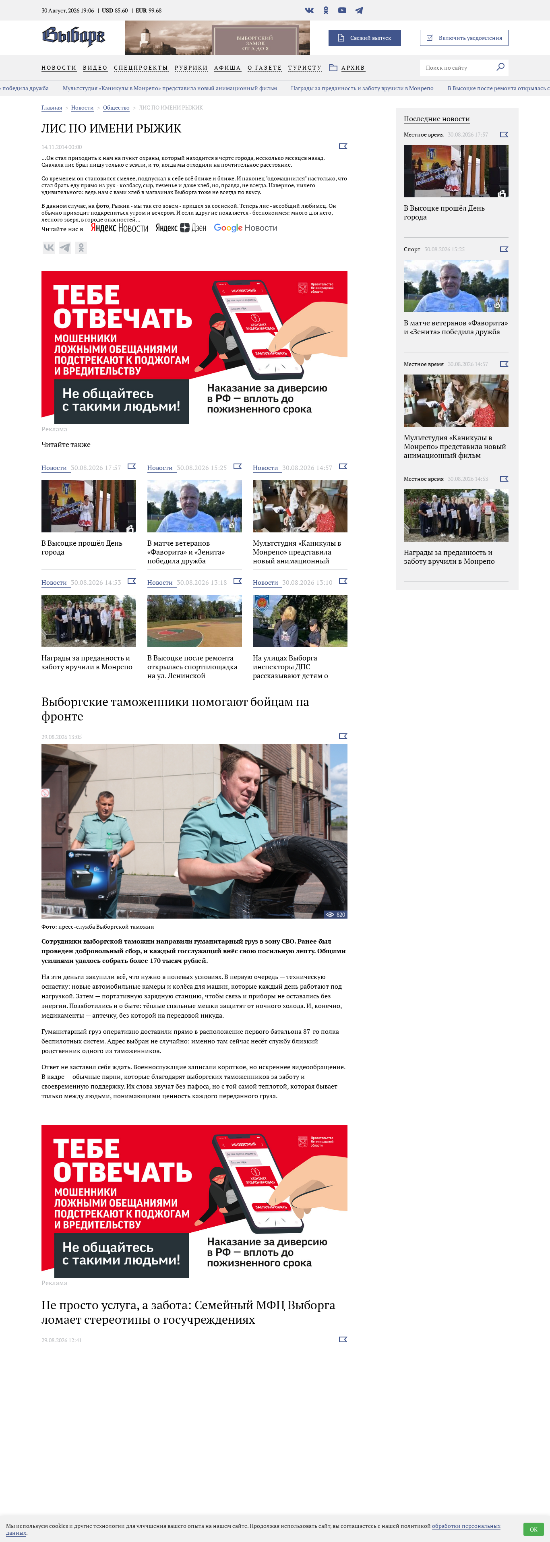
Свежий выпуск (370, 37)
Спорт (412, 249)
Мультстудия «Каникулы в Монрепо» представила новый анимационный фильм (135, 88)
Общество (116, 107)
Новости (82, 107)
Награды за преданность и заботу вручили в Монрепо (327, 88)
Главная (51, 107)
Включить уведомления (470, 37)
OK (534, 1529)
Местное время (424, 134)
